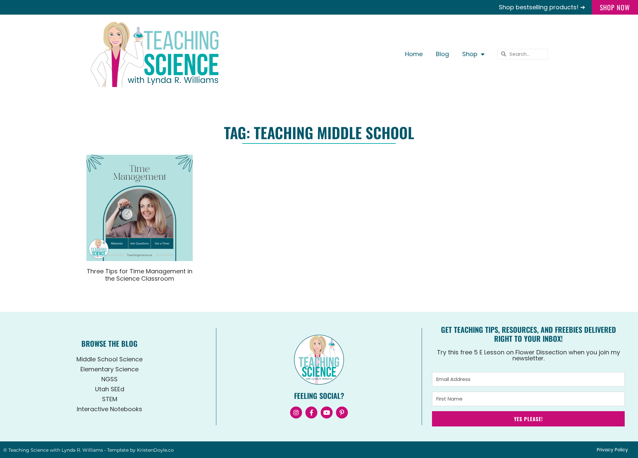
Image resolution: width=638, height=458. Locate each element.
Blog (442, 54)
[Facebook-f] (311, 412)
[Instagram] (296, 412)
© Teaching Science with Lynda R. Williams (53, 450)
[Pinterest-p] (342, 412)
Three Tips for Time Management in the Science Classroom (139, 275)
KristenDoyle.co (155, 450)
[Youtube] (327, 412)
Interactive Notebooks (109, 409)
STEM (109, 399)
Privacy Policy (612, 449)
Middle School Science (109, 359)
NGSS (109, 379)
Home (414, 54)
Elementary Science (109, 369)
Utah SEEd (109, 389)
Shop (470, 54)
